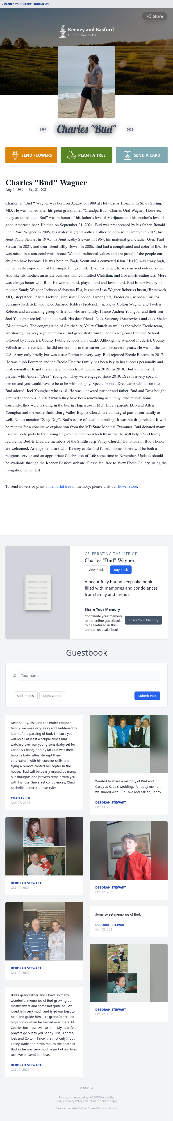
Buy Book (121, 569)
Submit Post (147, 696)
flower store (127, 486)
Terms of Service (98, 1101)
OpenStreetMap (91, 1108)
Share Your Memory (143, 620)
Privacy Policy (73, 1101)
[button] (44, 846)
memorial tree (59, 486)
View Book (96, 569)
